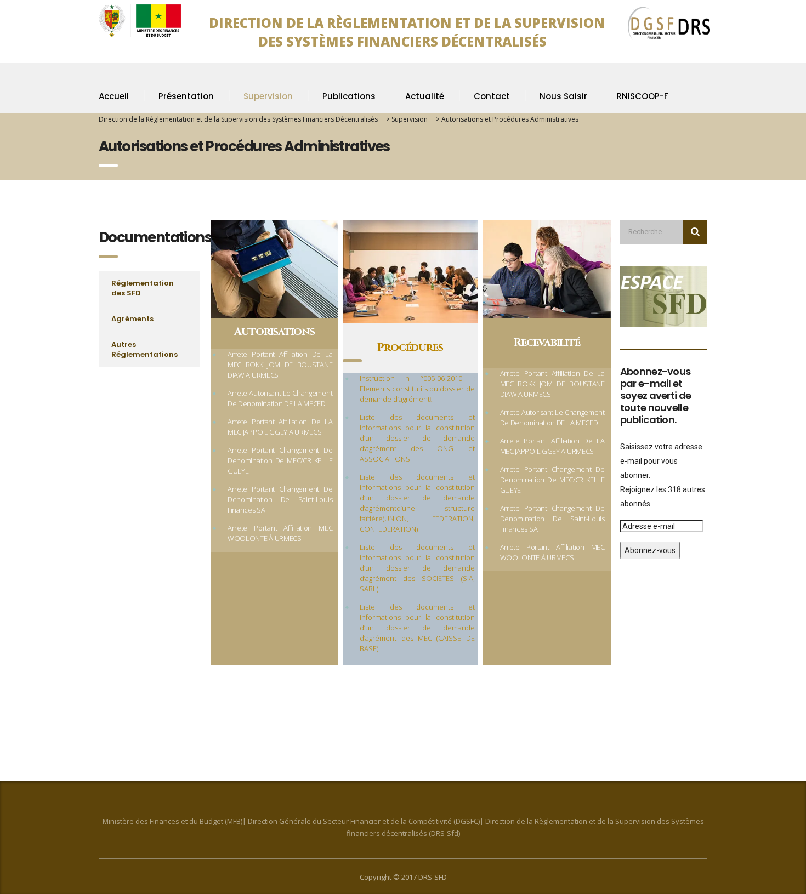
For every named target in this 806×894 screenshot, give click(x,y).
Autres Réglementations (144, 349)
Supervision (268, 96)
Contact (492, 96)
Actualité (424, 96)
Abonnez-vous (650, 550)
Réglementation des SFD (142, 288)
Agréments (132, 319)
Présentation (186, 96)
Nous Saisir (563, 96)
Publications (349, 96)
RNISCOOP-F (642, 96)
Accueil (114, 96)
